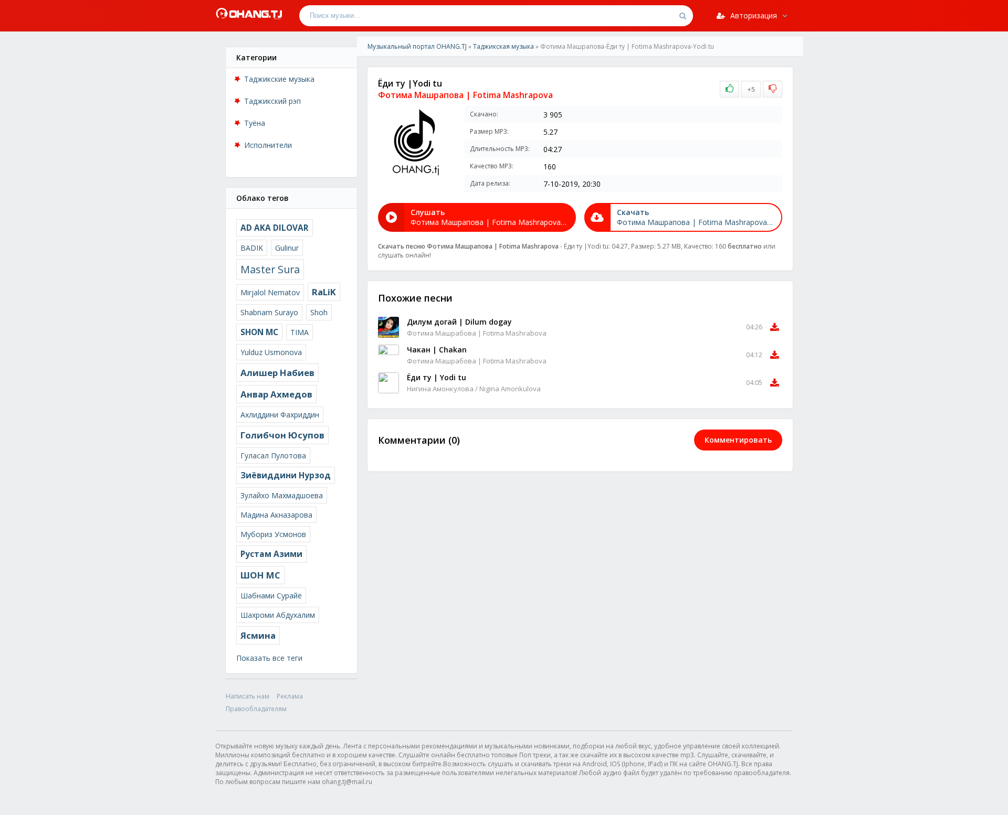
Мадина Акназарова (276, 515)
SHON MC (259, 332)
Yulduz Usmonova (271, 352)
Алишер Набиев (277, 373)
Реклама (290, 696)
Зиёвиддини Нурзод (285, 475)
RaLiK (324, 292)
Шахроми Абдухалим (277, 615)
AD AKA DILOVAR (274, 227)
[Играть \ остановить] (388, 327)
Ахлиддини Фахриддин (279, 415)
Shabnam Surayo (269, 312)
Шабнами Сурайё (271, 595)
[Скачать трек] (774, 327)
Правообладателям (256, 708)
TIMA (299, 332)
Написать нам (247, 696)
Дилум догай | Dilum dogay (459, 322)
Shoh (319, 312)
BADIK (251, 248)
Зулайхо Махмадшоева (281, 495)
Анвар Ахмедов (276, 394)
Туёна (254, 123)
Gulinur (287, 248)
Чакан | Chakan (437, 350)
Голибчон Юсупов (282, 435)
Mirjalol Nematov (270, 292)
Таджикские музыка (279, 79)
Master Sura (270, 269)
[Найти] (682, 15)
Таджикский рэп (272, 101)
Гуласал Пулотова (273, 455)
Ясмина (258, 635)
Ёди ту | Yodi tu (436, 377)
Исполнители (268, 145)
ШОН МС (260, 575)
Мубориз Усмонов (273, 534)
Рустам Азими (271, 554)
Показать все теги (269, 658)
